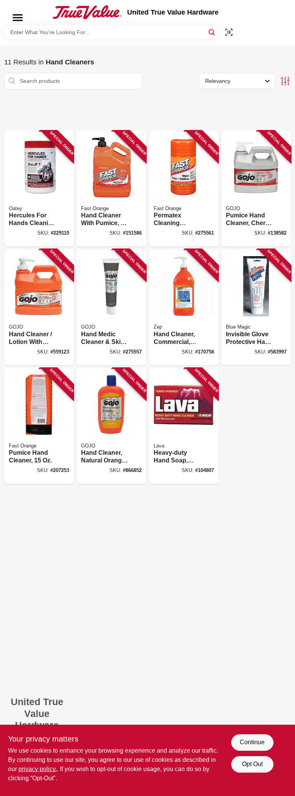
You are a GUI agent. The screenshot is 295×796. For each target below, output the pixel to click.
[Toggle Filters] (285, 81)
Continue (252, 742)
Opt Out (252, 764)
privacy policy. (37, 769)
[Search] (212, 31)
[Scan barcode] (228, 32)
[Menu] (18, 18)
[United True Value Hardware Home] (87, 12)
